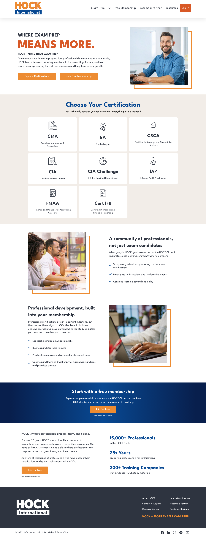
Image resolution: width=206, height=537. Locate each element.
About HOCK (148, 498)
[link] (52, 134)
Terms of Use (62, 532)
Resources (171, 8)
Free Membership (125, 8)
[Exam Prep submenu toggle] (109, 8)
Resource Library (150, 509)
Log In (185, 8)
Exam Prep (98, 8)
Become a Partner (151, 8)
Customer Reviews (179, 509)
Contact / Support (151, 504)
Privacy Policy (48, 532)
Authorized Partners (180, 498)
